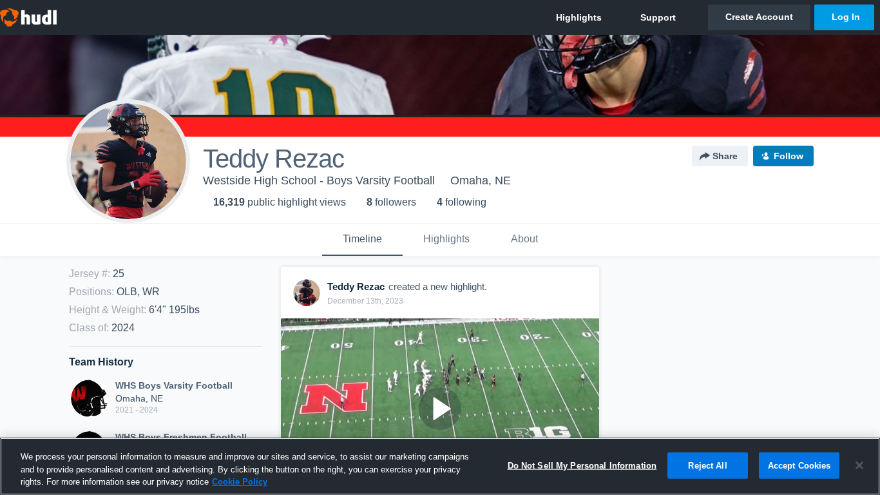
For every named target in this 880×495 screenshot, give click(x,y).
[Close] (859, 465)
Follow (788, 156)
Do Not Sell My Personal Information (582, 465)
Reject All (707, 465)
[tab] (362, 240)
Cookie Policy (239, 482)
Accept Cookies (799, 465)
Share (725, 156)
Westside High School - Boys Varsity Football (319, 180)
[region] (440, 466)
